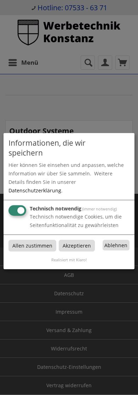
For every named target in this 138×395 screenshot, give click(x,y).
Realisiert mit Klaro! (69, 259)
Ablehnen (115, 245)
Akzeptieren (77, 245)
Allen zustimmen (32, 245)
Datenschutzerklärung (34, 190)
